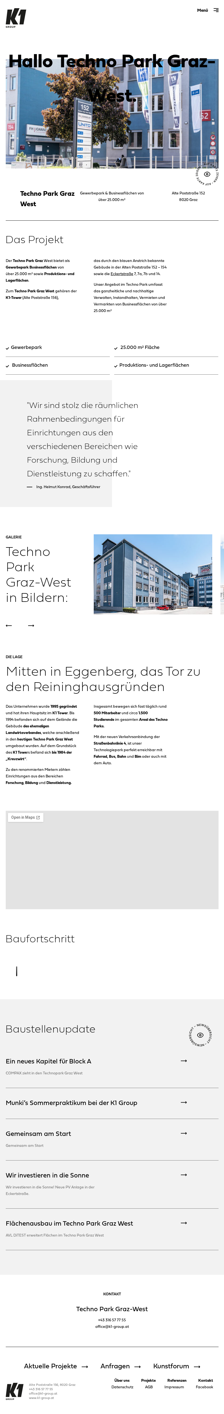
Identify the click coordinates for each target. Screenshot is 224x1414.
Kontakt (205, 1381)
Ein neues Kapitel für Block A (48, 1062)
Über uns (121, 1381)
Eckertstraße (122, 274)
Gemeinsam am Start (38, 1134)
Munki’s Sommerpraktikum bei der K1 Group (71, 1103)
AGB (149, 1387)
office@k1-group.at (112, 1327)
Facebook (204, 1387)
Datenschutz (122, 1387)
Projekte (148, 1381)
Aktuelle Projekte (50, 1366)
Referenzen (177, 1381)
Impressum (174, 1387)
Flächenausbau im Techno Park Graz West (69, 1224)
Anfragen (115, 1366)
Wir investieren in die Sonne (47, 1176)
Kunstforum (171, 1366)
